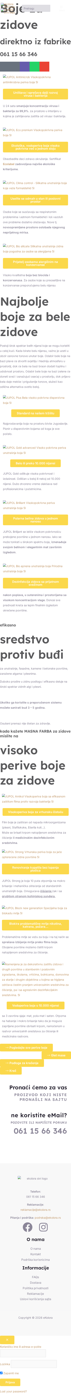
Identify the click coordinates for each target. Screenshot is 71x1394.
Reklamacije (35, 1294)
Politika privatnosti (36, 1288)
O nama (35, 1248)
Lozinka (5, 1364)
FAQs (35, 1277)
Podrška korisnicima (35, 1260)
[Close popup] (7, 1340)
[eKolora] (8, 5)
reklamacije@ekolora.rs (35, 1209)
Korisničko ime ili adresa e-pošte (20, 1346)
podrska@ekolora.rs (48, 1217)
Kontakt (35, 1254)
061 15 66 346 (18, 54)
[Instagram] (43, 1227)
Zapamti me (11, 1373)
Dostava (35, 1282)
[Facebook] (28, 1227)
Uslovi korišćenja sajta (35, 1299)
